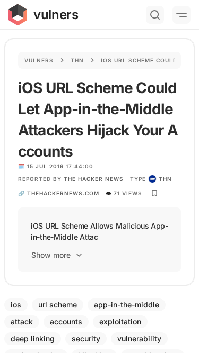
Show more (51, 254)
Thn (77, 60)
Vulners (39, 60)
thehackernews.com (63, 193)
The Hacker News (94, 179)
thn (165, 179)
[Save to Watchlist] (154, 193)
